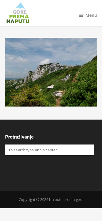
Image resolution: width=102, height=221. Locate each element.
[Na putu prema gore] (51, 13)
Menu (91, 15)
